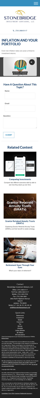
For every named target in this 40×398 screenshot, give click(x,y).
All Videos (20, 332)
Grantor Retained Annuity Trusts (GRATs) (20, 222)
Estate (20, 320)
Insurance (20, 322)
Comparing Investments (20, 179)
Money (20, 326)
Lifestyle (20, 328)
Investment (20, 318)
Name (7, 91)
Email (7, 103)
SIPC (35, 374)
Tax (20, 324)
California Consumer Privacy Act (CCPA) (18, 362)
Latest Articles (20, 330)
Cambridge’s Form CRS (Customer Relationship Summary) (17, 393)
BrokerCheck (5, 338)
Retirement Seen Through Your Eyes (20, 266)
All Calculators (20, 335)
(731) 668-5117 (21, 30)
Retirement (20, 315)
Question (7, 116)
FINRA (31, 374)
